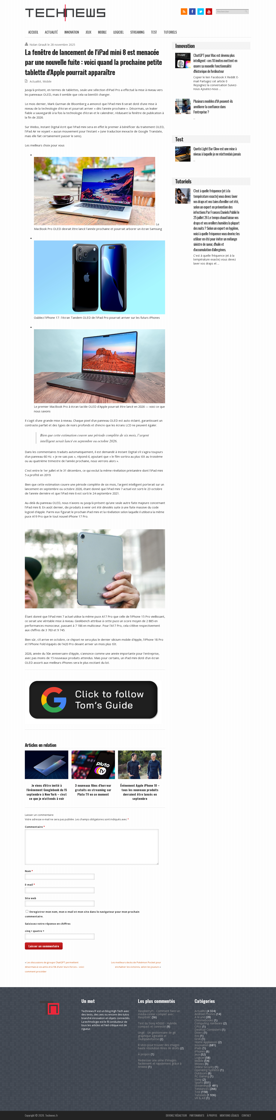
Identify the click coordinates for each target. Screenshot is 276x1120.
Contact (246, 1115)
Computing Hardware (208, 1023)
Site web (30, 898)
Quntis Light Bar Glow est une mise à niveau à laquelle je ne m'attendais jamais (217, 151)
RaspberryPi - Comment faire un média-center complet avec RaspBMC (159, 1014)
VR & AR (200, 1098)
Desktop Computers (208, 1029)
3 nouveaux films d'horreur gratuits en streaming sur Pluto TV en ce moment (93, 789)
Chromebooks (204, 1020)
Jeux (88, 32)
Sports (199, 1082)
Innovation (71, 32)
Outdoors (201, 1073)
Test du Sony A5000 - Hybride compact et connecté (157, 1024)
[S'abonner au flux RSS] (184, 11)
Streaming (137, 32)
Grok (198, 1039)
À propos (144, 1054)
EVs (197, 1036)
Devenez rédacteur (176, 1115)
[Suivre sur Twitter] (200, 11)
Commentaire (35, 827)
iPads (198, 1048)
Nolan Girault (38, 45)
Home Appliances (206, 1042)
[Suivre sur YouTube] (208, 11)
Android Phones (205, 1014)
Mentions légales (229, 1115)
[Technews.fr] (65, 20)
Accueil (33, 32)
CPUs (198, 1026)
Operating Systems (207, 1070)
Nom (29, 871)
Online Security (204, 1067)
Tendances (202, 1089)
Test (154, 32)
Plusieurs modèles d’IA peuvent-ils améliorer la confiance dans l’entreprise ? (213, 106)
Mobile (102, 32)
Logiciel (118, 32)
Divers (199, 1032)
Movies (199, 1064)
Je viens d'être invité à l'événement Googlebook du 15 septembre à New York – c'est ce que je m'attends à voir (46, 792)
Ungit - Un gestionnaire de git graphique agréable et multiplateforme (157, 1036)
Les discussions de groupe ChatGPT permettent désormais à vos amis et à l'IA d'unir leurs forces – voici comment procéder (54, 967)
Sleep (198, 1079)
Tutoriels (170, 32)
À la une (200, 1017)
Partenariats (197, 1115)
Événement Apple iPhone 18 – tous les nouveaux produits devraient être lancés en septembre (140, 792)
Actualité (51, 32)
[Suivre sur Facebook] (192, 11)
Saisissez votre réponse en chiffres (48, 923)
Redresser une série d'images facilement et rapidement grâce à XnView (159, 1063)
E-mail (30, 884)
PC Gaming (202, 1076)
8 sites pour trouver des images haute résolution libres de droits (158, 1046)
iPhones (200, 1051)
